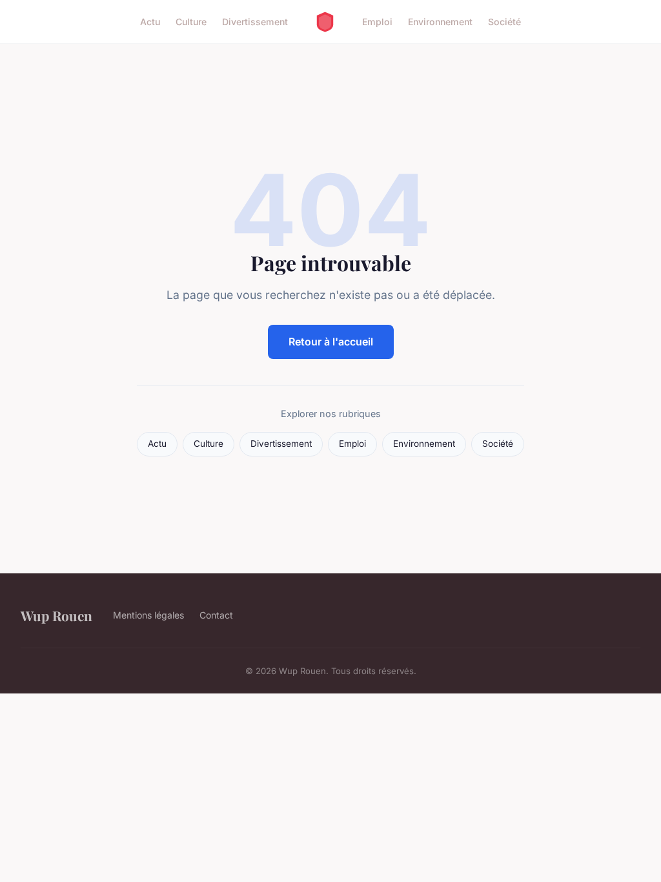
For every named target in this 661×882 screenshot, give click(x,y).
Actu (150, 21)
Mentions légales (148, 615)
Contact (216, 615)
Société (504, 21)
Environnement (440, 21)
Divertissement (255, 21)
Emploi (377, 21)
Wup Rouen (56, 615)
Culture (191, 21)
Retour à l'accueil (331, 341)
